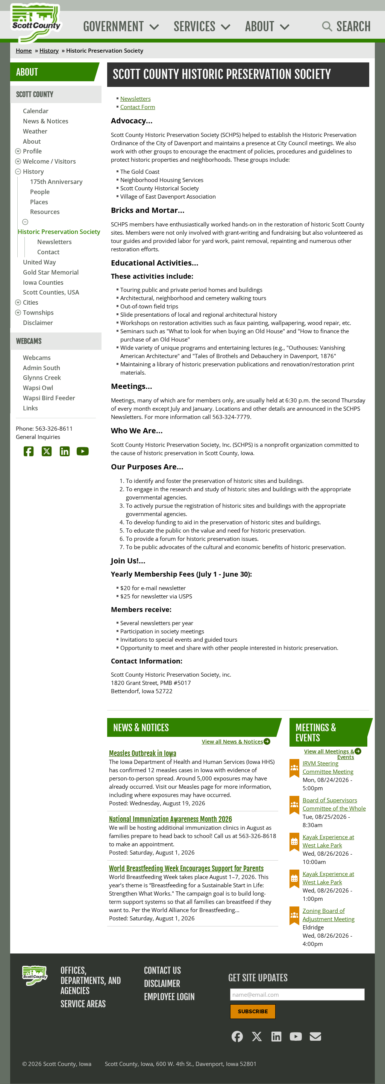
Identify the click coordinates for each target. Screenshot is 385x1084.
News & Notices (45, 121)
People (40, 192)
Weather (35, 131)
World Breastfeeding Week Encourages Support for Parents (186, 868)
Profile (32, 151)
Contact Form (137, 107)
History (49, 50)
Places (39, 202)
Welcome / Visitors (49, 161)
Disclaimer (38, 323)
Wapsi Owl (38, 388)
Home (24, 50)
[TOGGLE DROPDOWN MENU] (17, 151)
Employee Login (169, 997)
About (32, 141)
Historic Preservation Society (59, 232)
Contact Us (162, 971)
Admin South (41, 368)
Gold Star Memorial (51, 272)
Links (30, 408)
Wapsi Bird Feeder (49, 398)
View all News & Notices (232, 741)
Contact (48, 252)
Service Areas (83, 1004)
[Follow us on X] (257, 1038)
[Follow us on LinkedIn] (277, 1038)
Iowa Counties (43, 282)
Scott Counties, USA (51, 292)
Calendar (36, 111)
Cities (30, 302)
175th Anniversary (56, 182)
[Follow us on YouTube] (296, 1038)
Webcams (37, 358)
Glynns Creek (42, 377)
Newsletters (54, 242)
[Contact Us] (316, 1038)
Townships (38, 312)
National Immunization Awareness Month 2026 (170, 819)
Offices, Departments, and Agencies (91, 981)
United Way (39, 262)
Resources (45, 212)
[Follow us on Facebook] (237, 1038)
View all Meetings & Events (329, 754)
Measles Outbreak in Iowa (142, 753)
